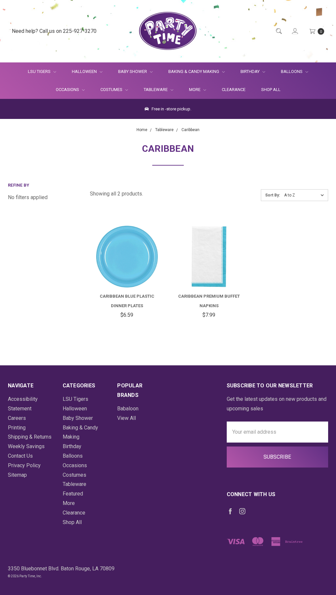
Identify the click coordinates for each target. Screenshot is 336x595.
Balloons (292, 71)
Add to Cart (127, 271)
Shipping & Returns (30, 437)
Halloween (85, 71)
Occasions (68, 89)
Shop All (271, 89)
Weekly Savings (26, 446)
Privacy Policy (24, 465)
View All (126, 418)
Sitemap (17, 475)
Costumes (111, 89)
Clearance (233, 89)
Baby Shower (133, 71)
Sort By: (272, 195)
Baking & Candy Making (194, 71)
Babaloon (127, 408)
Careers (17, 418)
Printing (17, 427)
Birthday (251, 71)
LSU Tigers (40, 71)
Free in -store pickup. (171, 108)
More (190, 89)
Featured (73, 494)
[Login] (294, 31)
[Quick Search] (278, 31)
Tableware (156, 89)
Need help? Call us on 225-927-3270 (54, 31)
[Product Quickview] (118, 246)
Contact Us (20, 456)
